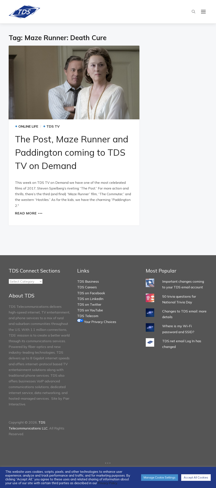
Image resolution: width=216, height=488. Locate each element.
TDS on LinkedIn (90, 299)
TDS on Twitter (89, 304)
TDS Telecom (87, 316)
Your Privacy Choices (99, 322)
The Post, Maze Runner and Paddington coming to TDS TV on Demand (71, 152)
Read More (26, 213)
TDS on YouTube (90, 310)
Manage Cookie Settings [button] (160, 477)
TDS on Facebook (91, 293)
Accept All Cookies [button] (196, 477)
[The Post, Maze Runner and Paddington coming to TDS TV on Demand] (74, 82)
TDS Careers (87, 287)
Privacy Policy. (108, 483)
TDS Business (88, 281)
